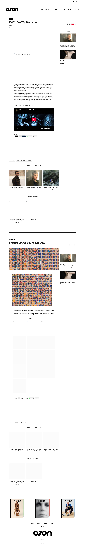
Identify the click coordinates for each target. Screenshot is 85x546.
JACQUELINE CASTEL (21, 160)
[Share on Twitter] (70, 24)
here (30, 318)
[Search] (78, 9)
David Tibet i (34, 219)
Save (73, 24)
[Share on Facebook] (67, 24)
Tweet (15, 398)
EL (67, 1)
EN (69, 1)
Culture (63, 9)
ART (11, 422)
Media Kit (39, 523)
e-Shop (18, 1)
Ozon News (56, 9)
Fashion (41, 9)
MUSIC (29, 160)
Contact (46, 523)
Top (43, 543)
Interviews (48, 9)
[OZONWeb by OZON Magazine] (12, 9)
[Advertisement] (34, 147)
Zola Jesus (16, 84)
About (32, 523)
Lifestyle (70, 9)
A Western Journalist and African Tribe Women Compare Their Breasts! (16, 221)
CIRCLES (12, 160)
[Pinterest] (73, 245)
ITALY (26, 422)
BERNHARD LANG (18, 422)
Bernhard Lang (26, 310)
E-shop (52, 523)
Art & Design (11, 239)
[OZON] (42, 535)
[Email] (75, 24)
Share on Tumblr (24, 398)
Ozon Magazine (10, 1)
